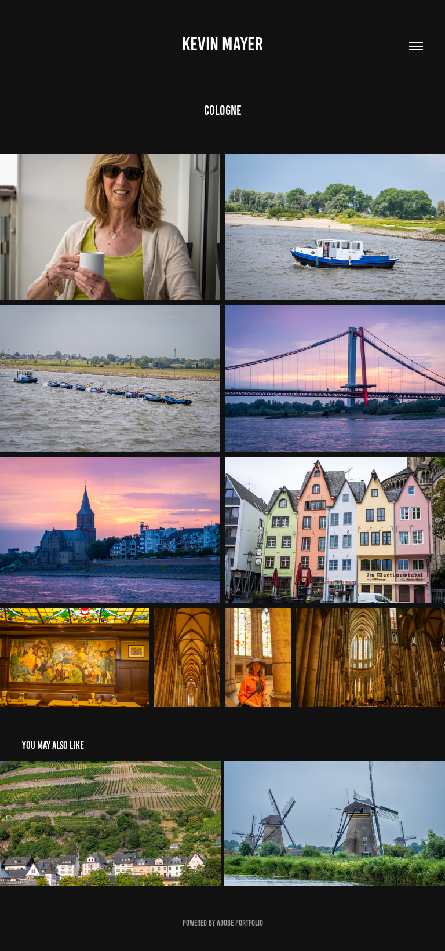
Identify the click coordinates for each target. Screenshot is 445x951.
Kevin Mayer (222, 44)
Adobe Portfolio (240, 923)
